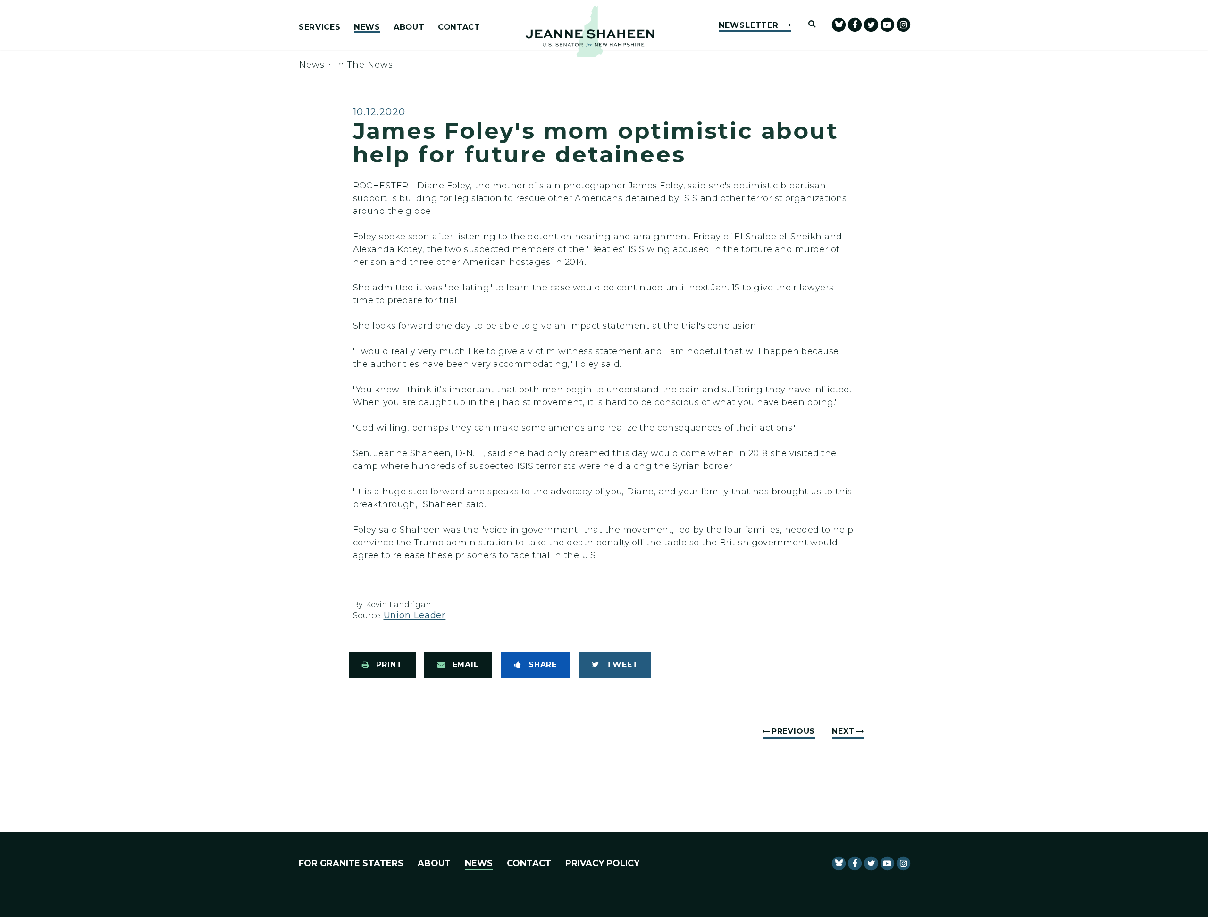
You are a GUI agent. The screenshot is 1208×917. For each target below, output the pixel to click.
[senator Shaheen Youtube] (887, 25)
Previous (793, 731)
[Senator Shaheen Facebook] (855, 25)
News (367, 27)
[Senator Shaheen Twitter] (871, 25)
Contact (459, 27)
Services (319, 27)
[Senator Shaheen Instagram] (903, 25)
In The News (364, 64)
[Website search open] (808, 24)
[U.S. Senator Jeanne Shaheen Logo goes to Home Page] (590, 31)
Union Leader (415, 615)
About (409, 27)
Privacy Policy (602, 863)
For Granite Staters (351, 863)
